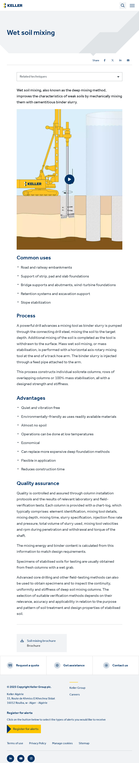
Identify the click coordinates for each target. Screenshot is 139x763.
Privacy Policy (37, 743)
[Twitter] (112, 60)
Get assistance (74, 665)
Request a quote (27, 665)
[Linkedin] (120, 60)
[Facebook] (105, 60)
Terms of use (15, 743)
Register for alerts (26, 729)
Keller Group (77, 688)
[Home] (12, 5)
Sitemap (84, 743)
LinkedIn (10, 758)
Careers (75, 694)
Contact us (120, 665)
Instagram (31, 758)
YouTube (20, 758)
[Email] (128, 60)
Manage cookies (62, 743)
